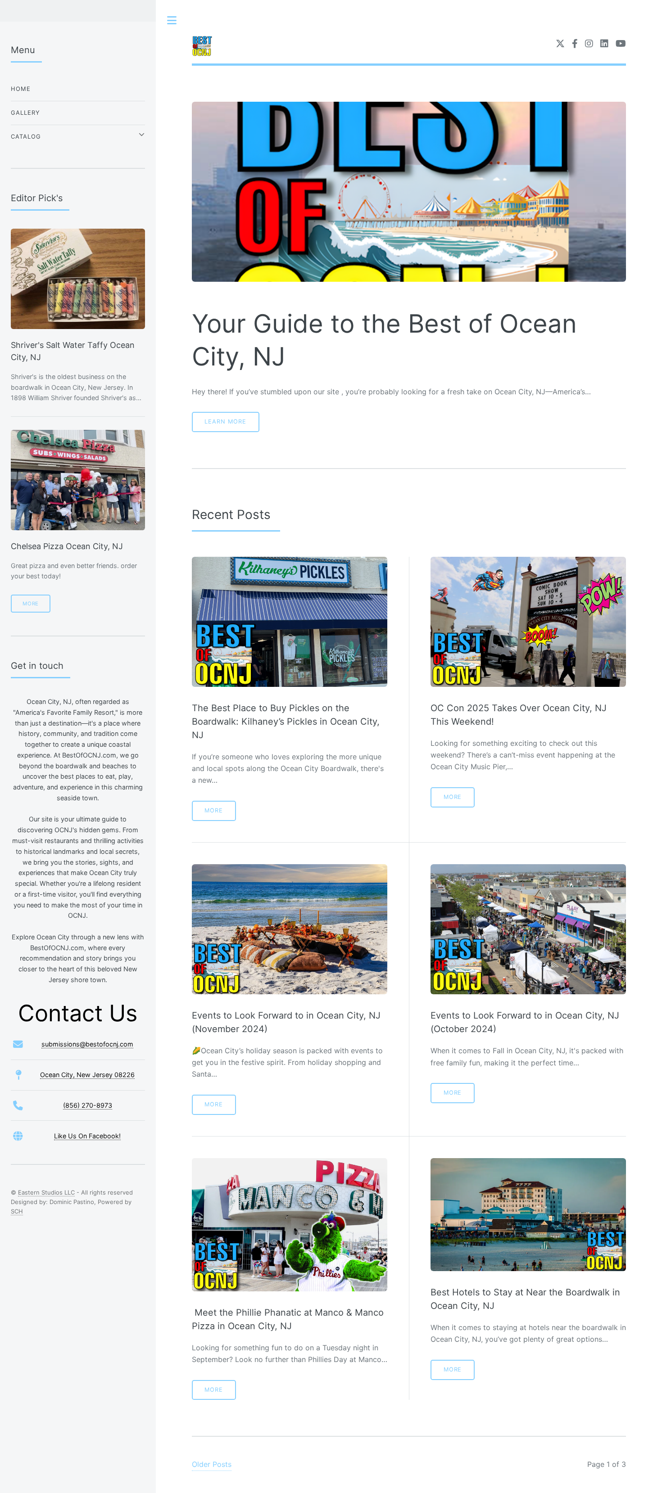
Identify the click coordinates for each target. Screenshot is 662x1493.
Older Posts (211, 1464)
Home (21, 88)
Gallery (26, 112)
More (213, 810)
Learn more (225, 421)
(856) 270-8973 (87, 1105)
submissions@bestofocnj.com (87, 1044)
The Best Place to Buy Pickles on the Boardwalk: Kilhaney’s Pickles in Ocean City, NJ (286, 721)
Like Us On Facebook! (87, 1136)
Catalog (26, 136)
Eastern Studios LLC (46, 1192)
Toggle (172, 20)
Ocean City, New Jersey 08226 (87, 1074)
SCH (17, 1211)
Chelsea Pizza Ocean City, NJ (67, 546)
